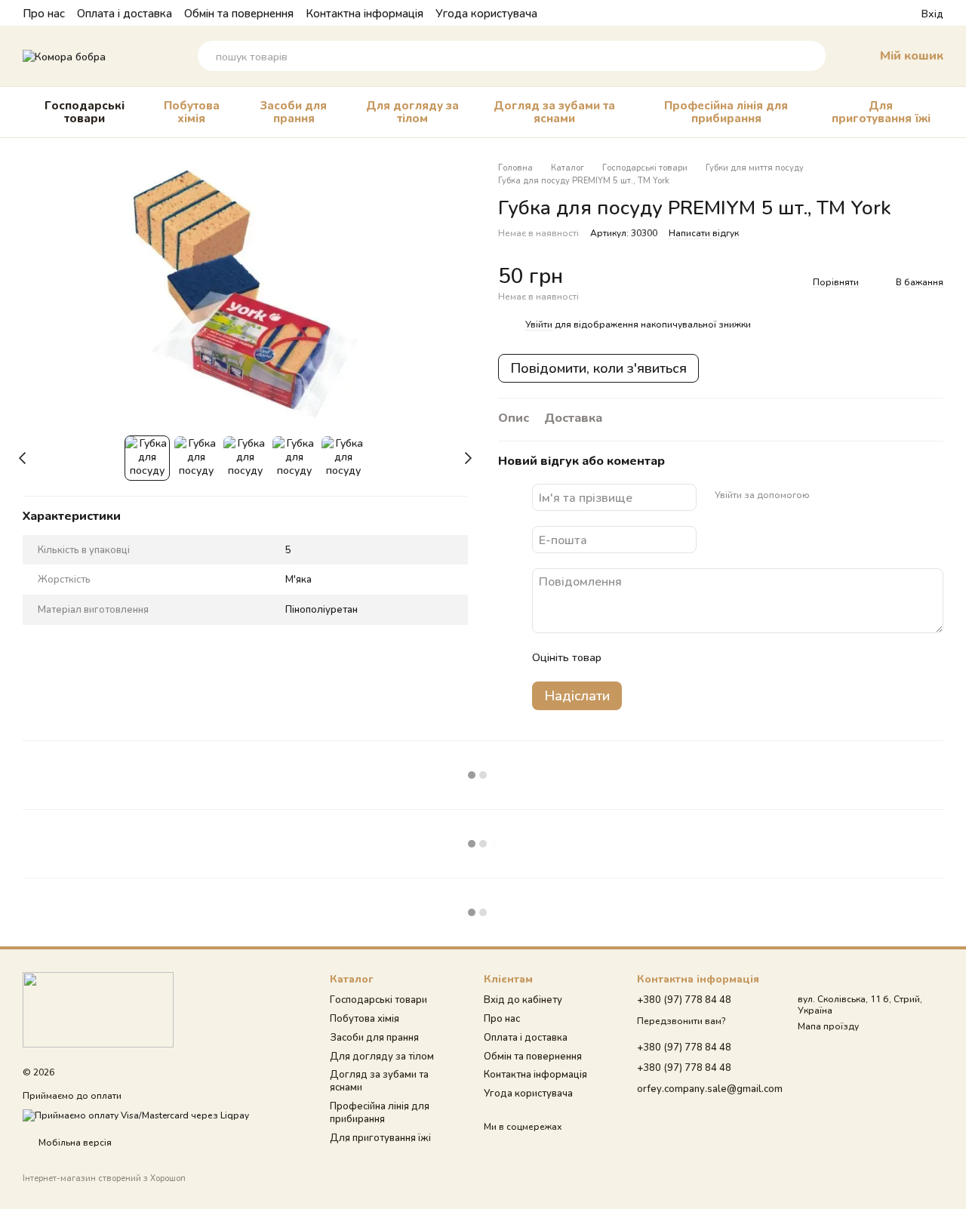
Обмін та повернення (239, 13)
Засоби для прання (293, 111)
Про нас (44, 13)
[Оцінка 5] (723, 657)
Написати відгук (704, 232)
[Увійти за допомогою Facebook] (826, 495)
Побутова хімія (192, 111)
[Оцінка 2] (650, 657)
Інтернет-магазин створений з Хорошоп (104, 1178)
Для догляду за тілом (412, 111)
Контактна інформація (364, 13)
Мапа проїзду (828, 1026)
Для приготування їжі (881, 111)
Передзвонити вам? (681, 1020)
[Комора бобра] (98, 1008)
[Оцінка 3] (675, 657)
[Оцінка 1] (626, 657)
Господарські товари (85, 111)
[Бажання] (882, 13)
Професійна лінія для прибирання (726, 111)
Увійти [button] (538, 324)
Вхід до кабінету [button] (523, 999)
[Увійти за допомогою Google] (850, 495)
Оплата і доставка (124, 13)
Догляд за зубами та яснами (554, 111)
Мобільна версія (74, 1142)
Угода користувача (486, 13)
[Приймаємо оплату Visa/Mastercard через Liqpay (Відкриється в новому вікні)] (136, 1114)
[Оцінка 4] (699, 657)
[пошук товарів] (810, 56)
